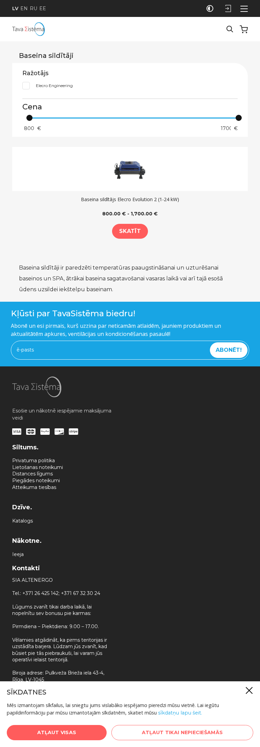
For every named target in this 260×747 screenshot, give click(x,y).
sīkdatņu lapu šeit (179, 713)
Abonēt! (229, 350)
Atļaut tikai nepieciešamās (182, 732)
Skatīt (130, 231)
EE (42, 8)
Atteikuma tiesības (34, 487)
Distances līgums (32, 474)
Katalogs (22, 521)
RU (33, 8)
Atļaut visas (56, 732)
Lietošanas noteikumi (37, 467)
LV (15, 8)
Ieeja (18, 554)
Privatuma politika (33, 460)
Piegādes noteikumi (36, 480)
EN (24, 8)
